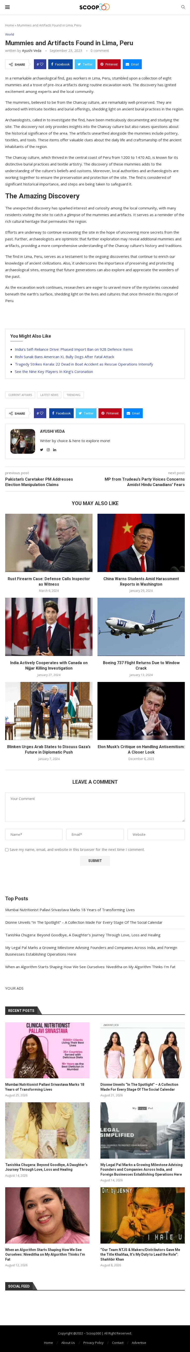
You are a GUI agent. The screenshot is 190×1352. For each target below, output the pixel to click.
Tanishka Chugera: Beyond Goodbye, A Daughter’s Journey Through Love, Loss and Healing (83, 934)
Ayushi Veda (31, 50)
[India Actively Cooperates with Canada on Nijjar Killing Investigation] (49, 627)
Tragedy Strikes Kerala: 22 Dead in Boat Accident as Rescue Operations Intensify (84, 364)
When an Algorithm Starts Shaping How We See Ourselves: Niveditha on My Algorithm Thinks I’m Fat (90, 966)
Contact (117, 1342)
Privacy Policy (93, 1342)
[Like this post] (41, 64)
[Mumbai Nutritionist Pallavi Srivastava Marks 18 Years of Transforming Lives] (47, 1050)
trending (73, 395)
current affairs (20, 395)
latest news (49, 395)
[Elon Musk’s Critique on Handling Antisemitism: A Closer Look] (141, 711)
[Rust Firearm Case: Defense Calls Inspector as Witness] (49, 543)
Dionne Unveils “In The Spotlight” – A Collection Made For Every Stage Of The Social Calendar (84, 922)
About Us (68, 1342)
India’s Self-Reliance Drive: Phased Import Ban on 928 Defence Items (74, 349)
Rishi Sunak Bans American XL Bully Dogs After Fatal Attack (64, 356)
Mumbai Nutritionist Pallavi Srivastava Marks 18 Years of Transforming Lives (70, 909)
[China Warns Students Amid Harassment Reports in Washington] (141, 543)
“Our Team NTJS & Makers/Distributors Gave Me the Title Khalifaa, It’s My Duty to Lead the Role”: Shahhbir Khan (140, 1254)
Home (9, 25)
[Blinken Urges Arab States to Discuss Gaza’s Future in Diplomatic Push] (49, 711)
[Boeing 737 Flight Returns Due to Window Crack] (141, 627)
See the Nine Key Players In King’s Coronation (54, 371)
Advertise (139, 1342)
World (9, 35)
